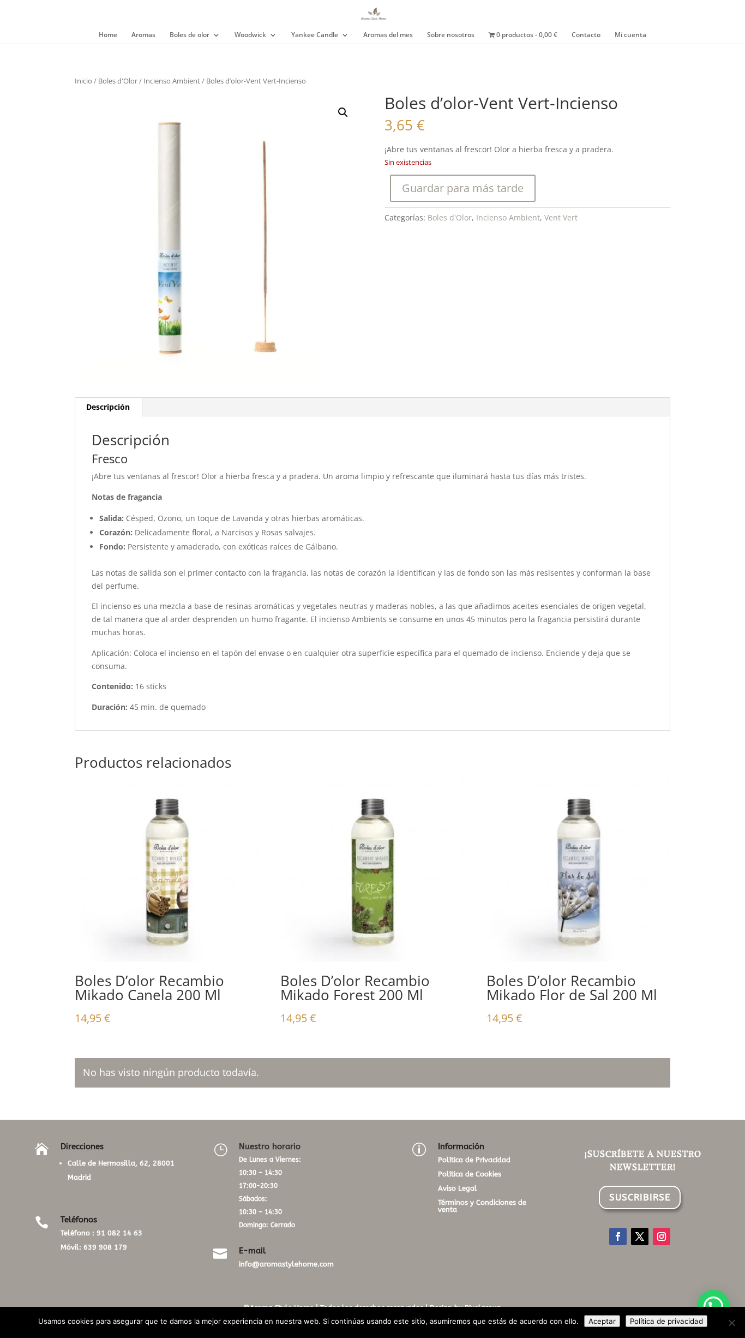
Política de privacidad (666, 1321)
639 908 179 (105, 1247)
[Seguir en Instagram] (661, 1236)
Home (108, 35)
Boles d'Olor (117, 81)
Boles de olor (189, 35)
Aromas (143, 35)
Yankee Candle (314, 35)
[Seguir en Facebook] (618, 1236)
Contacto (586, 35)
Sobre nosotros (450, 35)
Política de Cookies (469, 1174)
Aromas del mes (388, 35)
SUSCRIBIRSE (639, 1197)
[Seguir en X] (639, 1236)
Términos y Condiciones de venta (482, 1206)
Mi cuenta (630, 35)
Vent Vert (561, 217)
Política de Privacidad (474, 1160)
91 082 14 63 (119, 1233)
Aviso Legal (457, 1188)
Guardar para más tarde (463, 188)
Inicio (83, 81)
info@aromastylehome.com (286, 1264)
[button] (343, 112)
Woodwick (250, 35)
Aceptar (602, 1321)
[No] (731, 1322)
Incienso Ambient (171, 81)
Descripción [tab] (108, 407)
